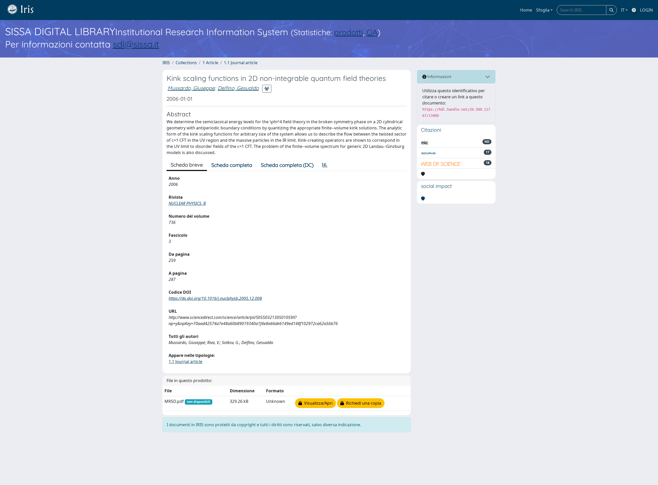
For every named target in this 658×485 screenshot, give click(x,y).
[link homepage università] (24, 10)
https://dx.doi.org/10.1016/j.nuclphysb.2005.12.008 (215, 298)
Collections (186, 62)
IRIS (166, 62)
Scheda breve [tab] (187, 164)
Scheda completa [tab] (231, 165)
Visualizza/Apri (317, 403)
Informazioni (438, 76)
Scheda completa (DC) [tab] (287, 165)
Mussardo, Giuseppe (191, 88)
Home (526, 10)
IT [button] (623, 10)
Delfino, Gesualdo (238, 88)
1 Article (210, 62)
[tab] (325, 165)
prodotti (348, 32)
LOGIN (646, 10)
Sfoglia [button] (543, 10)
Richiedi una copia (362, 403)
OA (372, 32)
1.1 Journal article (241, 62)
